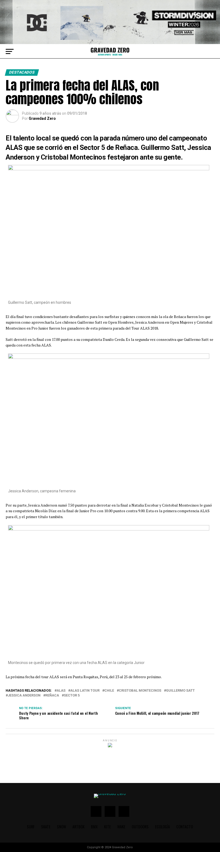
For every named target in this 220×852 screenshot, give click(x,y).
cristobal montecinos (140, 690)
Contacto (184, 826)
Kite (107, 826)
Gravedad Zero (42, 118)
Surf (31, 826)
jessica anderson (24, 695)
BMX (94, 826)
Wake (121, 826)
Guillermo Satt (180, 690)
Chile (109, 690)
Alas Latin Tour (85, 690)
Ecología (162, 826)
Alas (61, 690)
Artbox (78, 826)
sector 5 (72, 695)
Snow (61, 826)
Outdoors (140, 826)
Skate (45, 826)
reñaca (52, 695)
